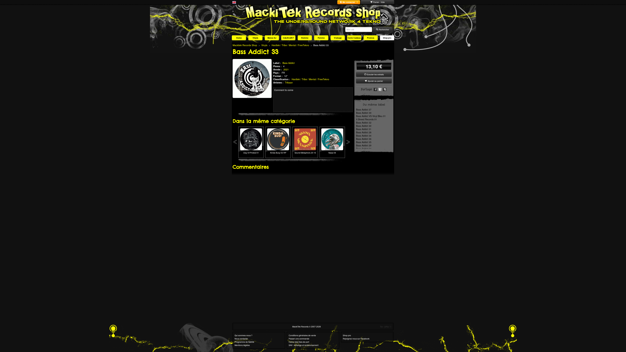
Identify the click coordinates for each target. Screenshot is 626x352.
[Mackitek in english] (234, 2)
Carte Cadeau (354, 37)
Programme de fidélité (244, 341)
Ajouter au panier (375, 81)
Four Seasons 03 (251, 134)
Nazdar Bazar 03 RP (305, 134)
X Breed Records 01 (366, 119)
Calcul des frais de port (299, 341)
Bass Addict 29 (363, 145)
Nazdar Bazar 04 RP (332, 134)
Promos (370, 37)
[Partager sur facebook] (375, 89)
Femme (321, 37)
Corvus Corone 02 (278, 134)
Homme (304, 37)
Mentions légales (242, 345)
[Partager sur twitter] (380, 89)
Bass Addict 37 (363, 109)
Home (239, 37)
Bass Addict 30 (363, 125)
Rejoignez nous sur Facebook (356, 338)
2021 (286, 69)
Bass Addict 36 (363, 138)
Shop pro (387, 37)
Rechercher (383, 29)
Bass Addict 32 (363, 122)
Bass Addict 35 (363, 142)
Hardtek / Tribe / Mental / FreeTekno (310, 79)
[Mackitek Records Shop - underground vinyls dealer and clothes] (313, 14)
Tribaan (289, 82)
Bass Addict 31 (363, 129)
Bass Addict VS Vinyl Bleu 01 (371, 116)
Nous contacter (241, 338)
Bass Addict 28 (363, 132)
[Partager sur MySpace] (384, 89)
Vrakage (338, 37)
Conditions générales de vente (302, 335)
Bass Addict (289, 63)
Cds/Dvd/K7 (288, 37)
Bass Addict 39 (363, 112)
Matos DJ (272, 37)
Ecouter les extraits (375, 74)
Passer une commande (299, 338)
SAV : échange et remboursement (303, 345)
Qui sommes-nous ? (243, 335)
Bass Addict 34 (363, 135)
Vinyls (255, 37)
